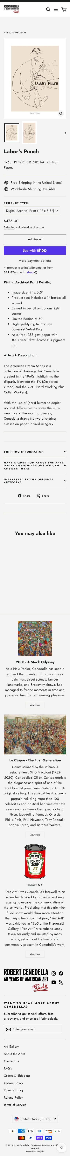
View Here (35, 705)
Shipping (9, 227)
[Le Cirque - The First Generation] (35, 734)
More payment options (35, 260)
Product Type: (17, 203)
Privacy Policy (13, 1090)
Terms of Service (15, 1104)
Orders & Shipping (17, 1075)
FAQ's (8, 1068)
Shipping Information (24, 452)
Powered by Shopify (35, 1151)
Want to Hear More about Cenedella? (32, 1004)
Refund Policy (13, 1097)
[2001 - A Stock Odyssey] (35, 638)
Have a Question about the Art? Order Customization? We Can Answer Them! (34, 465)
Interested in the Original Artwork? (29, 481)
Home (7, 32)
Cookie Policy (13, 1083)
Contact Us (11, 1061)
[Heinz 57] (35, 861)
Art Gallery (11, 1046)
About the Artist (14, 1054)
